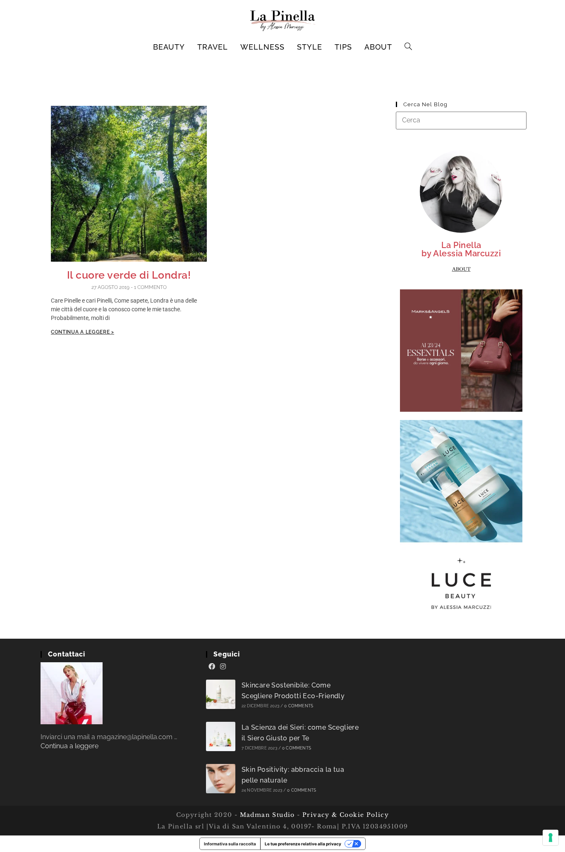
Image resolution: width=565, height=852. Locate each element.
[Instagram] (223, 666)
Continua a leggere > (82, 332)
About (461, 269)
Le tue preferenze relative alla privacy (303, 843)
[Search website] (408, 47)
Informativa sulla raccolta (230, 843)
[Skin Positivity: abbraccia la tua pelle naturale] (220, 778)
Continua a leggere (69, 746)
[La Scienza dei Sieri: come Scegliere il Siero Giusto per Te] (220, 736)
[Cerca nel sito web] (461, 120)
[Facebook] (211, 666)
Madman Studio (266, 815)
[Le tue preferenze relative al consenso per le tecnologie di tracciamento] (550, 837)
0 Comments (298, 706)
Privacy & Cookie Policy (345, 815)
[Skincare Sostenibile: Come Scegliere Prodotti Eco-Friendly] (220, 694)
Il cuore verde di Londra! (129, 275)
